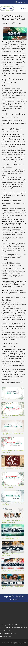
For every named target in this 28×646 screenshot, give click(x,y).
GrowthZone (19, 643)
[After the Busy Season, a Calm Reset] (12, 393)
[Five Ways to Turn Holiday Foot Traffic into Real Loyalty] (12, 408)
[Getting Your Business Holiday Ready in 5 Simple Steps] (12, 496)
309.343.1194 (6, 630)
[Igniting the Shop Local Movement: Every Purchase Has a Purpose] (12, 513)
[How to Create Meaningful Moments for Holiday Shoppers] (12, 426)
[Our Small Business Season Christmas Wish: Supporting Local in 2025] (12, 530)
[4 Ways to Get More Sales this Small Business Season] (12, 547)
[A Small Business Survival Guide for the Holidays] (12, 461)
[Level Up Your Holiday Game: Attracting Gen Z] (12, 580)
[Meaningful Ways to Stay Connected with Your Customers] (12, 443)
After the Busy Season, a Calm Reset (11, 400)
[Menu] (20, 2)
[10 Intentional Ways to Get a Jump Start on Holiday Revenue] (12, 478)
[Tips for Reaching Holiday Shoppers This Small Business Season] (12, 563)
